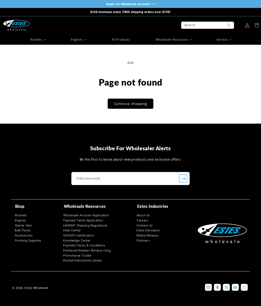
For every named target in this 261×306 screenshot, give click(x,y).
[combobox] (207, 25)
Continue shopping (130, 103)
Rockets (21, 215)
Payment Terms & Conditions (84, 245)
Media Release (147, 235)
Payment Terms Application (83, 220)
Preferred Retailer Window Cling (87, 250)
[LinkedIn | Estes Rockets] (235, 287)
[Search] (229, 25)
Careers (142, 220)
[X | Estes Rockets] (226, 287)
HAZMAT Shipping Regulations (85, 225)
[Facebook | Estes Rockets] (217, 287)
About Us (143, 215)
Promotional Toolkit (77, 255)
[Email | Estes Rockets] (244, 287)
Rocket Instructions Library (82, 260)
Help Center (72, 230)
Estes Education (148, 230)
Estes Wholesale (36, 288)
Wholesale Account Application (86, 215)
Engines (20, 220)
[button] (38, 39)
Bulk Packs (23, 230)
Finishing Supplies (28, 240)
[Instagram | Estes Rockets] (208, 287)
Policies (142, 240)
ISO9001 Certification (78, 235)
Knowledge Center (77, 240)
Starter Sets (23, 225)
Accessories (24, 235)
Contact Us (145, 225)
